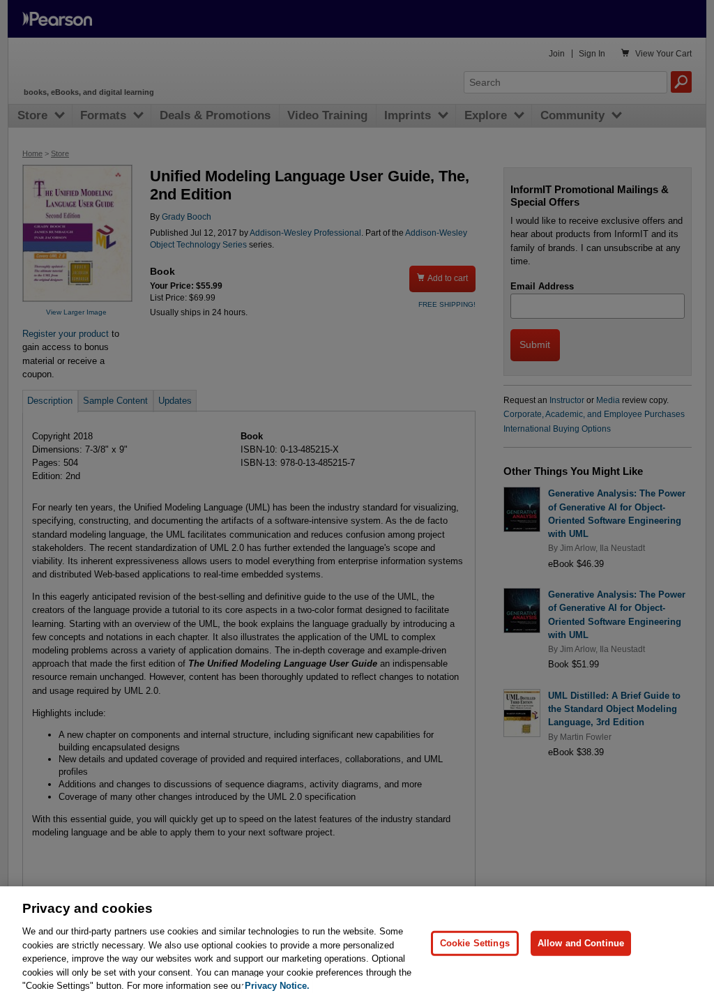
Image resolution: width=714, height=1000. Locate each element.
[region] (357, 943)
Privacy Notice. (277, 985)
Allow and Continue (581, 943)
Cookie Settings (475, 943)
